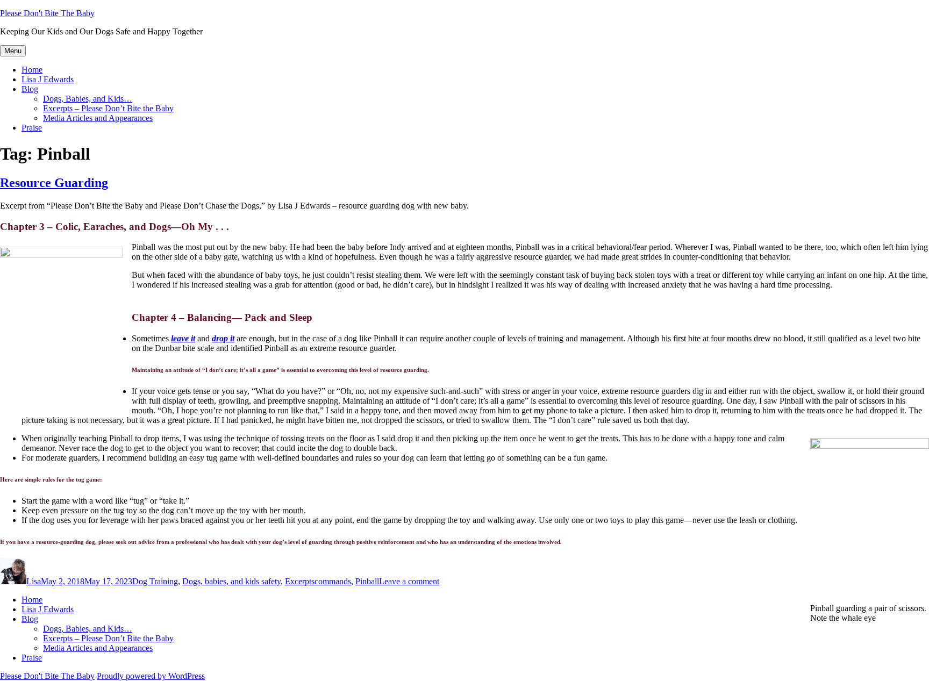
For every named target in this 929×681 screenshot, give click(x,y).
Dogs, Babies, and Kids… (87, 98)
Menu (13, 51)
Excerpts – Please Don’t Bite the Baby (108, 108)
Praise (32, 127)
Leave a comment (409, 581)
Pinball (367, 581)
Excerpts (300, 581)
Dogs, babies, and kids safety (231, 581)
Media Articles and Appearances (98, 118)
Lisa (33, 581)
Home (32, 69)
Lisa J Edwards (48, 79)
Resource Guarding (54, 183)
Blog (30, 89)
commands (333, 581)
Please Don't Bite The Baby (47, 13)
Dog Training (155, 581)
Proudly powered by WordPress (151, 675)
